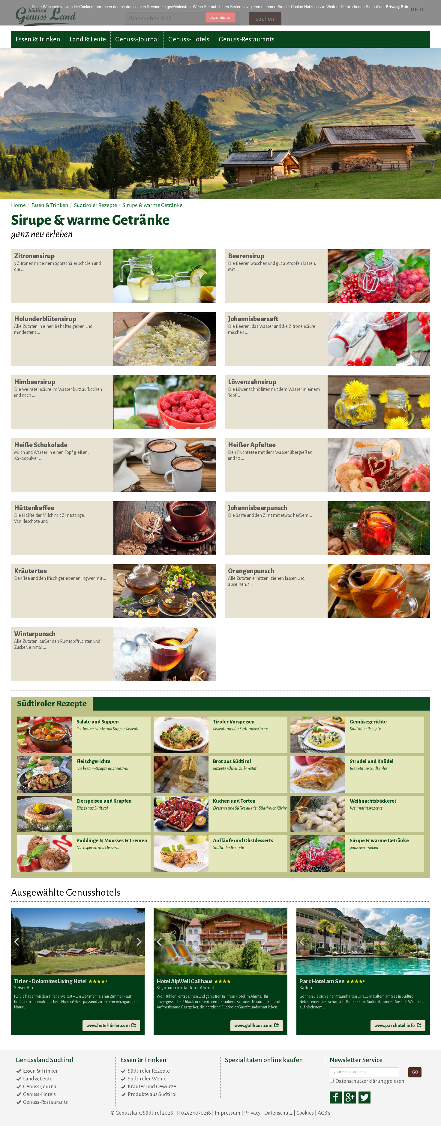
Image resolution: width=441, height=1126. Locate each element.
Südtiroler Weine (147, 1079)
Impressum (227, 1113)
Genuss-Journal (137, 39)
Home (18, 205)
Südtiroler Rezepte (95, 205)
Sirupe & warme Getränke (152, 205)
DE (414, 10)
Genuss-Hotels (188, 39)
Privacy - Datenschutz (268, 1113)
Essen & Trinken (38, 39)
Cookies (305, 1113)
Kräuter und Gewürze (152, 1086)
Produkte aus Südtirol (152, 1094)
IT (421, 10)
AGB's (324, 1113)
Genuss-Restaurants (246, 39)
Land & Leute (88, 39)
